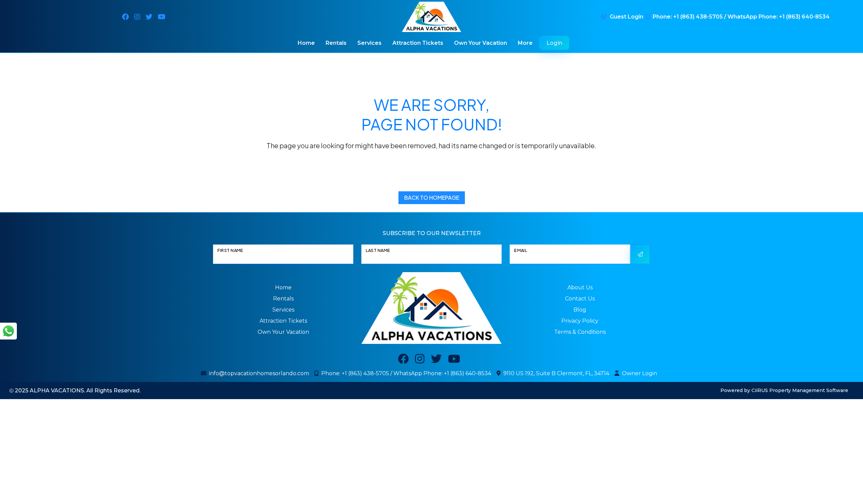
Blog (579, 309)
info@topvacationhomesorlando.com (259, 373)
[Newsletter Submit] (640, 254)
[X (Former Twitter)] (149, 16)
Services (369, 43)
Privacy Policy (579, 321)
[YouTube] (162, 16)
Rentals (336, 43)
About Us (580, 287)
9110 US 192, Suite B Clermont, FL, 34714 (556, 373)
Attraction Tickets (417, 43)
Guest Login (626, 16)
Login (554, 43)
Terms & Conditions (580, 332)
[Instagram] (137, 16)
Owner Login (639, 373)
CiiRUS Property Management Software (799, 390)
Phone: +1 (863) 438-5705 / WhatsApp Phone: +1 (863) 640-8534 (741, 16)
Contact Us (580, 298)
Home (306, 43)
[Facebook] (125, 16)
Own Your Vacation (480, 43)
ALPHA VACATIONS (57, 390)
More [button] (525, 43)
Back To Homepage (431, 197)
